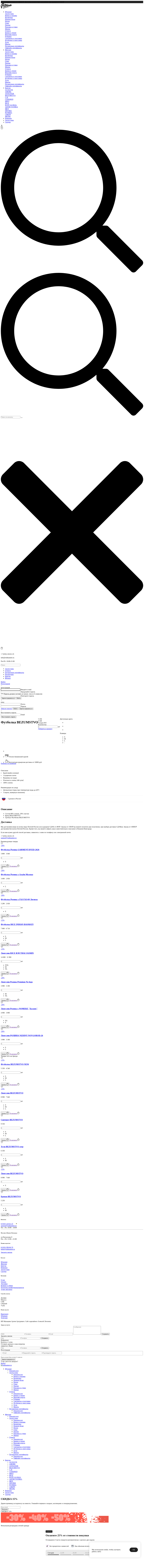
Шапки (7, 29)
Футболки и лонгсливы (13, 40)
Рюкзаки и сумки (11, 27)
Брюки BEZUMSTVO (11, 1196)
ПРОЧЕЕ (8, 111)
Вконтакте (4, 1314)
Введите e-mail (26, 689)
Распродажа (9, 674)
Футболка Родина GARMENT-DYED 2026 (20, 850)
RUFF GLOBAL (11, 105)
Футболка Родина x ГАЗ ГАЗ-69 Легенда (19, 899)
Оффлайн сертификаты (13, 48)
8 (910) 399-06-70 (7, 1247)
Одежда (8, 31)
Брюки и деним (10, 33)
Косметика (9, 17)
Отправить (45, 1338)
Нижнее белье (10, 19)
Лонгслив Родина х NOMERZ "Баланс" (19, 1009)
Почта (23, 704)
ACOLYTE (9, 90)
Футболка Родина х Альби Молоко (17, 874)
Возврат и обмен (7, 1286)
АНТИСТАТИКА (11, 107)
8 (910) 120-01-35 (7, 1224)
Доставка (4, 1284)
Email (23, 715)
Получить (5, 1509)
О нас (3, 1280)
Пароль (23, 706)
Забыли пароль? (6, 709)
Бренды (8, 88)
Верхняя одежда (11, 35)
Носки (7, 21)
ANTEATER (9, 94)
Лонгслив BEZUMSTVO (12, 1093)
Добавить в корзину (45, 729)
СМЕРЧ (8, 114)
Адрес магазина (6, 1289)
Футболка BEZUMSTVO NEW (15, 1064)
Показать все (14, 1371)
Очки (7, 23)
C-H (6, 97)
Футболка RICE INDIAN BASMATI (17, 924)
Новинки (8, 118)
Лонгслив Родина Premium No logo (17, 982)
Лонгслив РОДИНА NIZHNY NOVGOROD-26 (22, 1035)
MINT (7, 101)
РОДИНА (8, 113)
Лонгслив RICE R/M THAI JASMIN (17, 953)
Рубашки (8, 36)
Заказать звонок (6, 1252)
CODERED (9, 99)
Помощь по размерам (8, 763)
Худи (7, 42)
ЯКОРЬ (8, 116)
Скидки (8, 122)
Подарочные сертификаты (14, 46)
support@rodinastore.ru (9, 838)
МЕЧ (7, 109)
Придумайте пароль (28, 692)
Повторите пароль (27, 696)
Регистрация (5, 684)
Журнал (8, 678)
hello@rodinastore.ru (8, 1249)
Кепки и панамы (11, 15)
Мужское (8, 12)
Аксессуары (9, 14)
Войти (3, 682)
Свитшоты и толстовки (13, 38)
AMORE (8, 92)
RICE (7, 103)
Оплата (3, 1282)
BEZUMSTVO (10, 95)
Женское (8, 50)
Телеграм (4, 1318)
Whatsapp (4, 1316)
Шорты (7, 44)
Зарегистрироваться (8, 698)
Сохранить (105, 1334)
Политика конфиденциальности (12, 1287)
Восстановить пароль (8, 717)
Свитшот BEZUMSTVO (12, 1120)
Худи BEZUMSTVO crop (12, 1147)
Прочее (7, 25)
